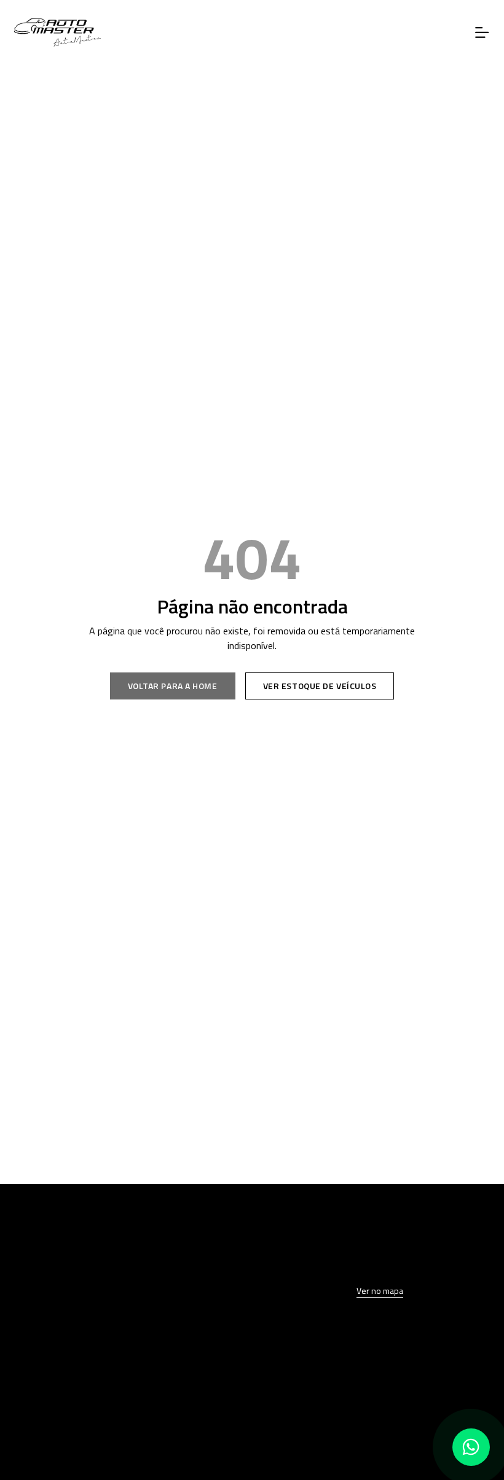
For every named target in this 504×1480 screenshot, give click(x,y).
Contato (124, 1292)
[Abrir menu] (482, 32)
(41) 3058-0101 (124, 1381)
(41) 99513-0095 (124, 1408)
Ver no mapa (379, 1290)
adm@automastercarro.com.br (124, 1435)
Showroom (124, 1240)
